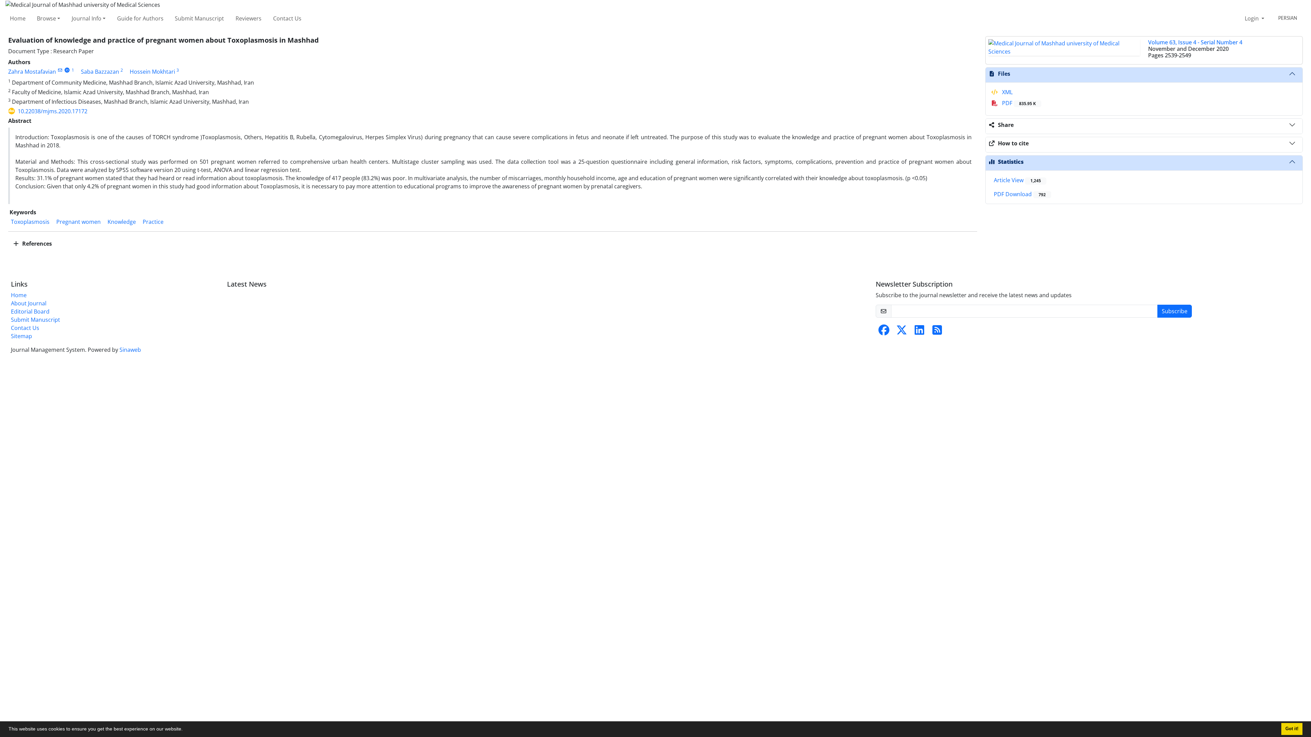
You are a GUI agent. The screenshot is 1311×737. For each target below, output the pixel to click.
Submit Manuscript (199, 18)
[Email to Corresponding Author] (59, 70)
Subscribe (1174, 311)
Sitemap (21, 336)
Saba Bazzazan (100, 71)
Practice (153, 222)
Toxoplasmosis (30, 222)
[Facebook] (884, 332)
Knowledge (122, 222)
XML (1007, 92)
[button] (185, 730)
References (36, 243)
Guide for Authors (140, 18)
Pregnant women (78, 222)
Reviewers (249, 18)
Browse (46, 18)
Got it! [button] (1291, 728)
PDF (1018, 103)
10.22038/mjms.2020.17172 (52, 111)
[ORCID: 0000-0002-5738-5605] (67, 70)
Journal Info (86, 18)
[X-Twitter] (901, 332)
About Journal (28, 303)
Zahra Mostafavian (32, 71)
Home (18, 18)
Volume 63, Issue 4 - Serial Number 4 (1195, 42)
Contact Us (287, 18)
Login (1252, 18)
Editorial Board (30, 311)
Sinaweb (130, 349)
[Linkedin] (919, 332)
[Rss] (937, 332)
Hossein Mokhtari (152, 71)
